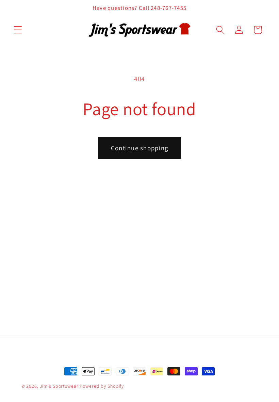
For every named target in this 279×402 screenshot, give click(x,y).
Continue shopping (139, 148)
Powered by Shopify (102, 386)
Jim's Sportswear (59, 386)
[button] (18, 29)
